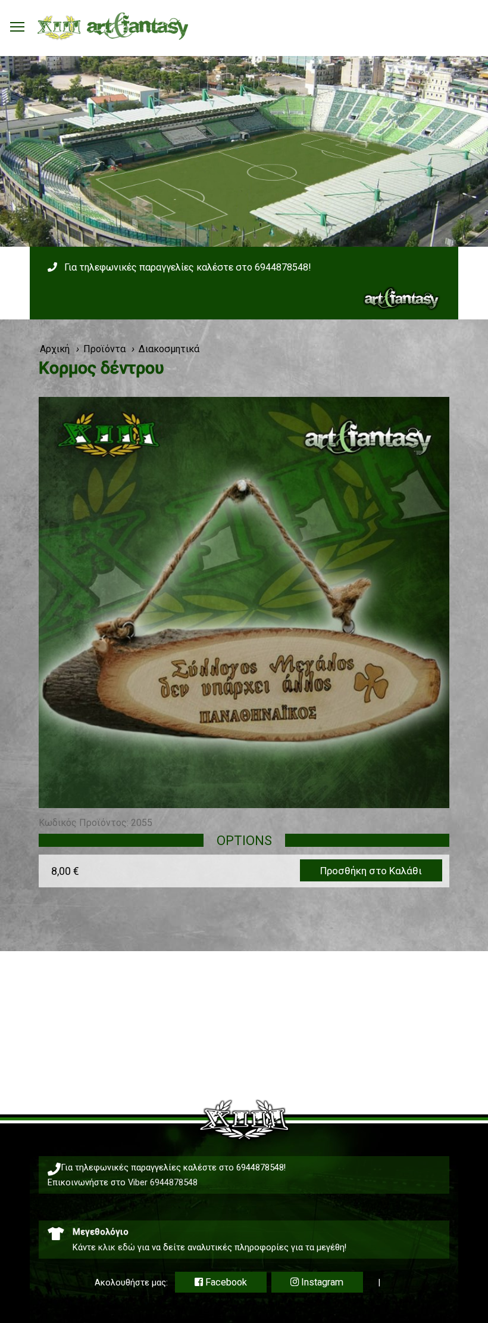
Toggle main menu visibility (17, 26)
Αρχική (55, 349)
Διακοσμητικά (169, 349)
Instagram (321, 1282)
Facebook (225, 1282)
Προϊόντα (104, 349)
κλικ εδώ (116, 1247)
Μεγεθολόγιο (101, 1231)
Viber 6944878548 (163, 1182)
